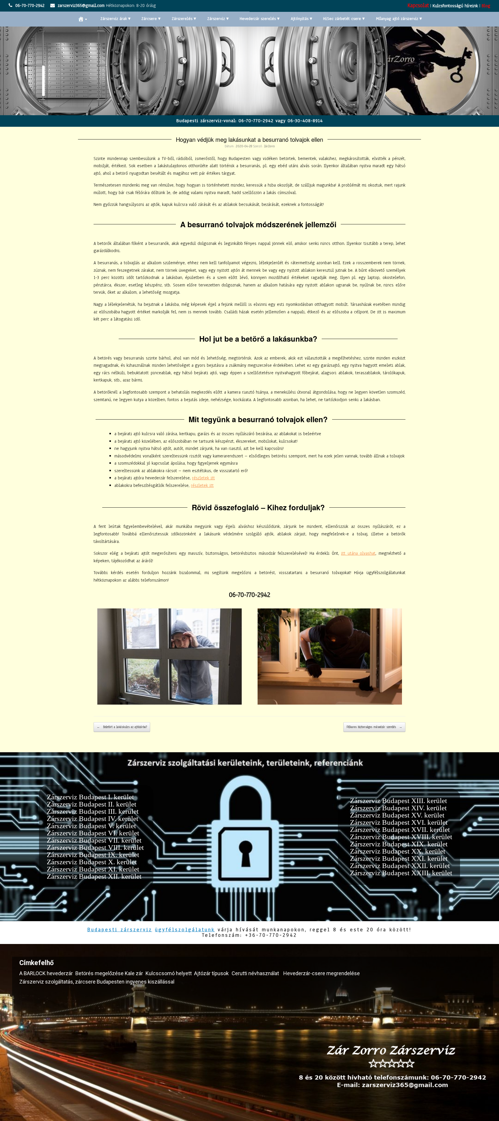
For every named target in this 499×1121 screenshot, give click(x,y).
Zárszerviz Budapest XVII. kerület (400, 829)
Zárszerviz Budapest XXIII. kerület (401, 873)
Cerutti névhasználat (255, 973)
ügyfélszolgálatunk (185, 929)
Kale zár (134, 973)
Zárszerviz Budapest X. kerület (92, 862)
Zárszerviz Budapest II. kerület (91, 804)
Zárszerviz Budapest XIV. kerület (398, 808)
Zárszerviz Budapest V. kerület (91, 826)
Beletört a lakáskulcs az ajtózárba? (122, 727)
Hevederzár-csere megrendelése (321, 973)
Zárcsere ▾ (151, 18)
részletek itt (203, 478)
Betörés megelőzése (99, 973)
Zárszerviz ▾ (218, 18)
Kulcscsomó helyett (169, 973)
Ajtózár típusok (211, 973)
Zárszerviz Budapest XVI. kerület (399, 822)
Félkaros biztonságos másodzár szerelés (374, 727)
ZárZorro (269, 146)
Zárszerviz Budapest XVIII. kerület (401, 837)
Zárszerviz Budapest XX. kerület (397, 851)
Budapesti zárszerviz (119, 929)
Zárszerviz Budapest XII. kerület (94, 876)
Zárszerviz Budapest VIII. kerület (95, 847)
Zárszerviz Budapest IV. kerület (92, 818)
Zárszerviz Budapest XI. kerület (93, 869)
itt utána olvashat (358, 553)
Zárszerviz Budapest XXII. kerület (400, 865)
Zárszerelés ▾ (184, 18)
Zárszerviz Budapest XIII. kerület (398, 801)
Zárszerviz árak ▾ (115, 18)
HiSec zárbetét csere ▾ (344, 18)
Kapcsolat (418, 5)
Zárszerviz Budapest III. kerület (93, 811)
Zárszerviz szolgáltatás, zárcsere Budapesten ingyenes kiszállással (96, 981)
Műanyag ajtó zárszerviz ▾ (399, 18)
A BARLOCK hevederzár (46, 973)
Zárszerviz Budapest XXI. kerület (399, 858)
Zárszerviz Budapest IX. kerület (93, 855)
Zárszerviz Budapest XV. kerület (397, 815)
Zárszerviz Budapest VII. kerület (94, 840)
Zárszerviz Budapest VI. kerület (93, 833)
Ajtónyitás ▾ (301, 18)
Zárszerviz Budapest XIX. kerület (399, 844)
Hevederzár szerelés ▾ (260, 18)
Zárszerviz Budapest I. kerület (90, 797)
